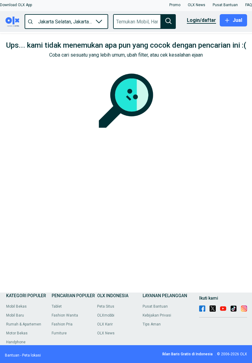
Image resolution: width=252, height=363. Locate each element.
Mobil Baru (15, 315)
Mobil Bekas (16, 306)
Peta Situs (105, 306)
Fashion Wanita (65, 315)
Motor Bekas (17, 333)
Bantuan (12, 355)
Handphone (16, 342)
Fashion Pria (62, 324)
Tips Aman (152, 324)
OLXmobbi (105, 315)
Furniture (59, 333)
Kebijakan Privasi (157, 315)
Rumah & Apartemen (23, 324)
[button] (16, 4)
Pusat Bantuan (155, 306)
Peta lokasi (31, 355)
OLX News (106, 333)
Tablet (57, 306)
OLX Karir (105, 324)
